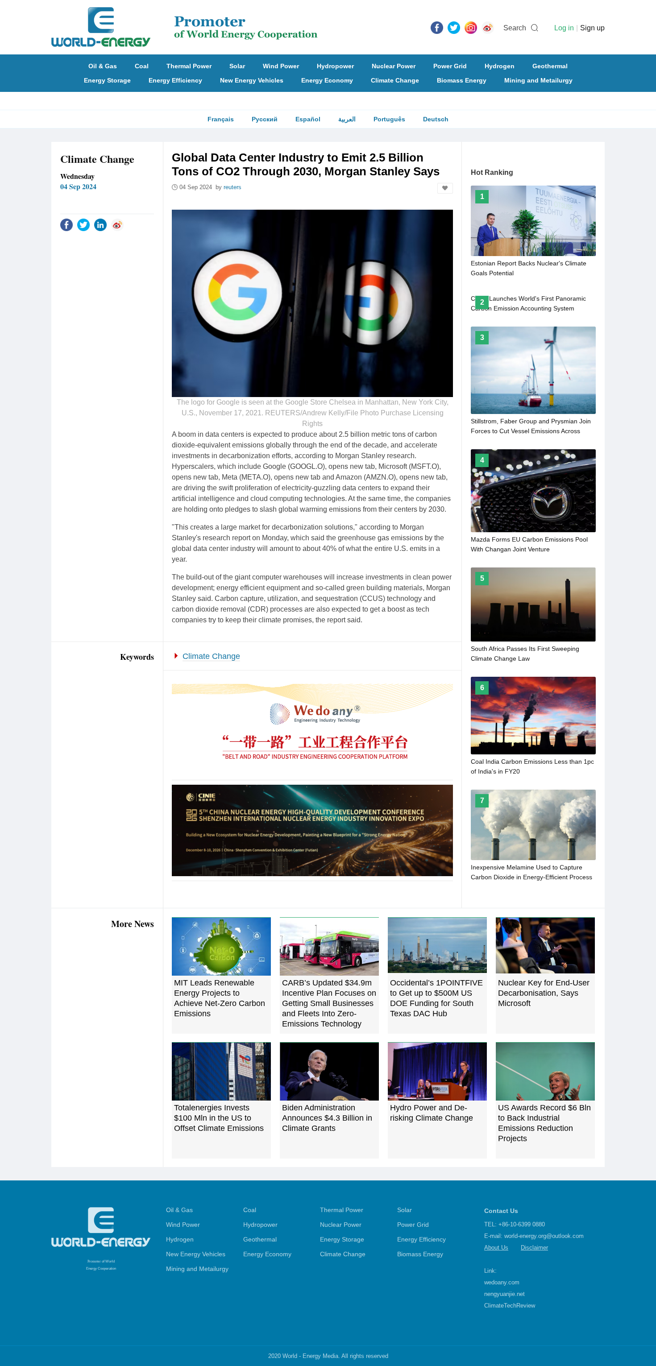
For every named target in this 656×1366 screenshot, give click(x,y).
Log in (564, 28)
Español (307, 119)
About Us (496, 1247)
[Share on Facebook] (66, 224)
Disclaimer (534, 1247)
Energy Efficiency (175, 80)
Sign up (592, 28)
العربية (347, 119)
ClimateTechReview (509, 1305)
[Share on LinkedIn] (100, 224)
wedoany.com (501, 1282)
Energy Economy (327, 80)
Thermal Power (189, 66)
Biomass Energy (461, 80)
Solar (237, 66)
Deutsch (435, 119)
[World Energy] (184, 27)
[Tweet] (454, 27)
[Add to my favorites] (445, 188)
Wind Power (281, 66)
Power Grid (450, 66)
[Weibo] (488, 27)
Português (389, 119)
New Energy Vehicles (251, 80)
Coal (142, 66)
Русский (265, 119)
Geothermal (550, 66)
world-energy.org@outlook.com (544, 1236)
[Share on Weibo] (117, 224)
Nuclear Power (393, 66)
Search (514, 28)
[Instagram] (471, 27)
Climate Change (395, 80)
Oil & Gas (102, 66)
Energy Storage (107, 80)
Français (221, 119)
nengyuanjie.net (504, 1294)
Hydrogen (500, 66)
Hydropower (335, 66)
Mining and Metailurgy (538, 80)
